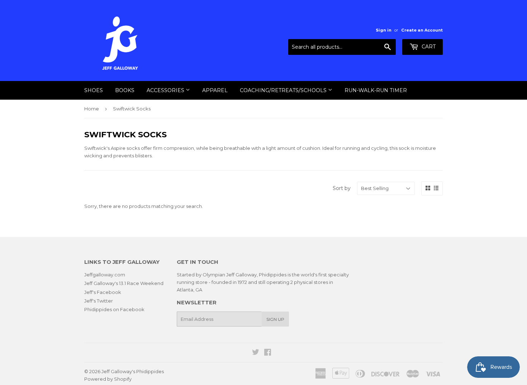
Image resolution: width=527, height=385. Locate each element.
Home (91, 108)
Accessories (166, 90)
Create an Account (422, 30)
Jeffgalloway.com (104, 274)
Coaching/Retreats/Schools (284, 90)
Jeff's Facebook (102, 292)
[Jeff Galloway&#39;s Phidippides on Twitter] (255, 353)
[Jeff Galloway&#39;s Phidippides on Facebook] (267, 353)
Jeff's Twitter (98, 301)
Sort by (342, 188)
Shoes (93, 90)
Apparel (215, 90)
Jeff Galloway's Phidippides (132, 371)
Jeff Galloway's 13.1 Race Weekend (123, 283)
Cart (428, 46)
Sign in (383, 30)
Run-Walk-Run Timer (376, 90)
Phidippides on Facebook (114, 309)
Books (124, 90)
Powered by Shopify (108, 379)
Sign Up (275, 319)
